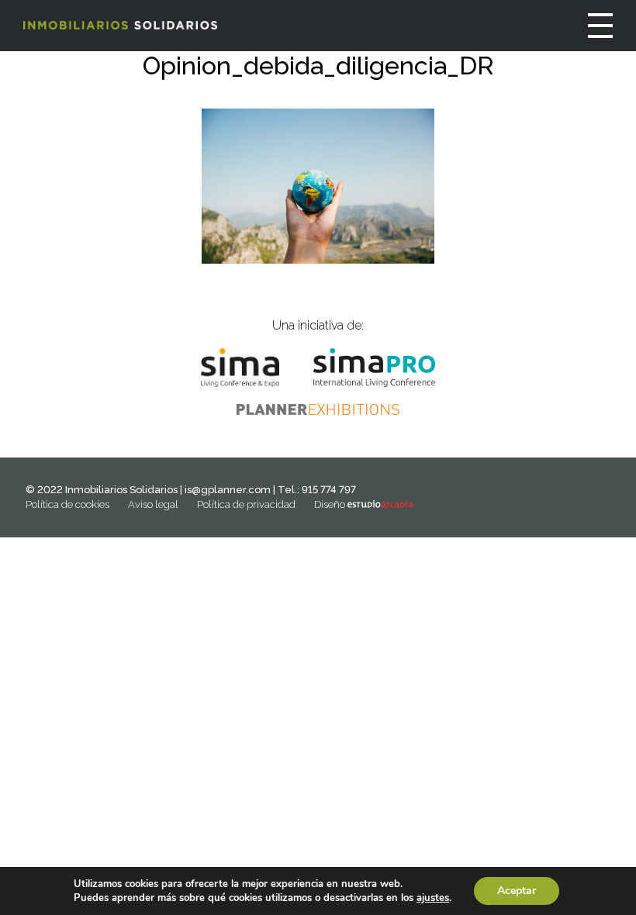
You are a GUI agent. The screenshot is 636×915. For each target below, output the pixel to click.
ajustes (433, 898)
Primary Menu (600, 25)
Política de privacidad (246, 504)
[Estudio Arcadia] (380, 504)
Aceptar (516, 890)
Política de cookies (67, 504)
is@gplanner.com (228, 489)
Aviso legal (153, 504)
